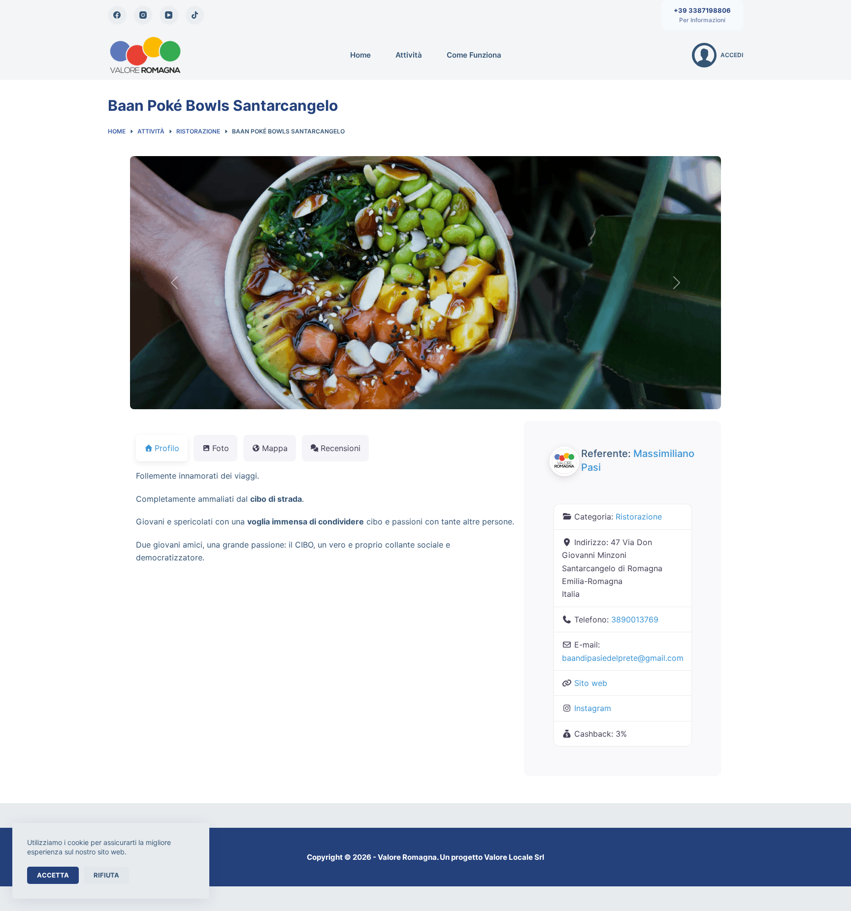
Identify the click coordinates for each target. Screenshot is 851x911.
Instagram (592, 708)
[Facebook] (117, 15)
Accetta (53, 875)
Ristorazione (639, 516)
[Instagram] (143, 15)
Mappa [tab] (275, 448)
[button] (174, 282)
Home (360, 55)
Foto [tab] (220, 448)
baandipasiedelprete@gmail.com (623, 658)
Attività (408, 55)
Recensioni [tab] (340, 448)
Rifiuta (106, 875)
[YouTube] (169, 15)
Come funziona (474, 55)
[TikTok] (195, 15)
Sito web (590, 683)
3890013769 (634, 619)
